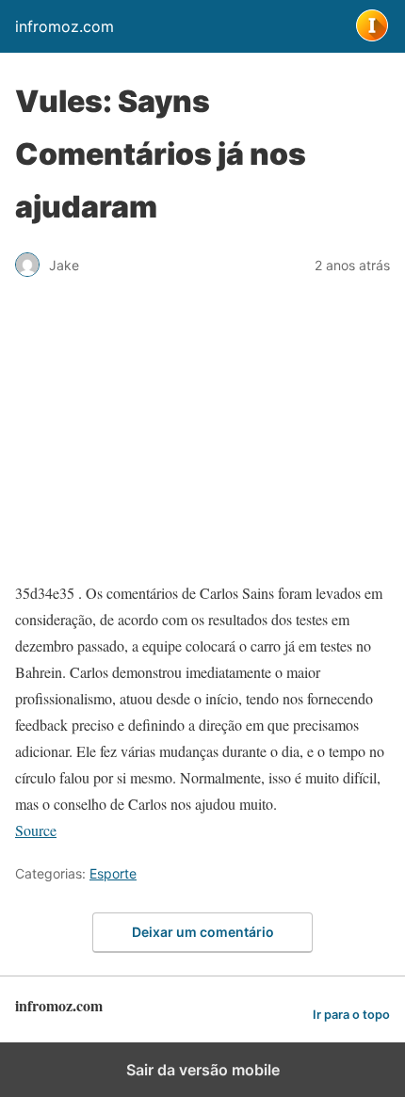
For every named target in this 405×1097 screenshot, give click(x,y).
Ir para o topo (351, 1015)
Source (36, 830)
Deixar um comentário (203, 932)
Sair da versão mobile (203, 1069)
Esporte (113, 873)
